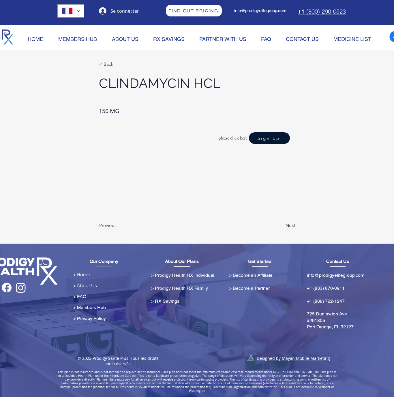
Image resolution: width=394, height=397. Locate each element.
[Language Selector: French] (70, 11)
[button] (118, 64)
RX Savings (167, 301)
